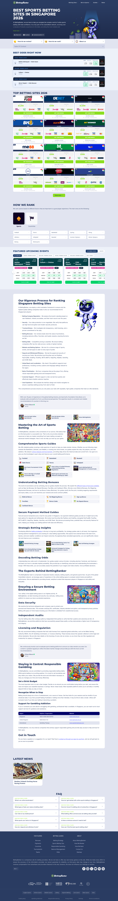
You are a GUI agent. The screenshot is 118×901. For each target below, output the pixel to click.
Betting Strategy (58, 840)
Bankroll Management (58, 849)
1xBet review (59, 116)
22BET (18, 272)
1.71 (84, 275)
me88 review (28, 164)
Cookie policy (22, 898)
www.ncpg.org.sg (74, 716)
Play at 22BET (25, 282)
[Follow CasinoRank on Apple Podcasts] (103, 868)
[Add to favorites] (15, 61)
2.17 (24, 275)
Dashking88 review (90, 189)
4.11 (49, 275)
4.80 (75, 272)
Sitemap (79, 852)
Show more (58, 195)
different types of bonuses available (88, 486)
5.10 (100, 272)
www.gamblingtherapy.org (76, 723)
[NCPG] (59, 884)
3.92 (33, 272)
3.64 (54, 272)
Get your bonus (28, 113)
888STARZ (18, 275)
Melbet (17, 278)
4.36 (79, 275)
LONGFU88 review (28, 116)
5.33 (100, 275)
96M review (90, 164)
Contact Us (79, 849)
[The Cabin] (81, 884)
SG (15, 868)
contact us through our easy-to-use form (71, 739)
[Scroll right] (104, 272)
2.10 (24, 272)
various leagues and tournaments (42, 452)
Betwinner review (90, 140)
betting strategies (36, 531)
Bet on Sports (85, 2)
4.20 (79, 272)
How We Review (79, 843)
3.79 (54, 275)
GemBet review (90, 116)
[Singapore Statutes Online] (49, 884)
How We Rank (79, 846)
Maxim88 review (59, 164)
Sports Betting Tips (58, 843)
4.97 (75, 275)
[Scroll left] (13, 272)
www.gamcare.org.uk (75, 719)
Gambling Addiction (36, 898)
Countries (38, 846)
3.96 (49, 272)
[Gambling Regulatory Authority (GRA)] (35, 884)
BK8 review (28, 140)
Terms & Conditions (94, 898)
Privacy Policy (69, 898)
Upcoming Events (91, 251)
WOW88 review (28, 189)
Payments (38, 843)
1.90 (59, 272)
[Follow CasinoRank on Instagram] (87, 868)
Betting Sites (73, 2)
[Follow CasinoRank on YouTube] (95, 868)
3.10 (28, 272)
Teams (38, 852)
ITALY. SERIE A (90, 255)
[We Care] (70, 884)
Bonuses (38, 840)
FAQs (58, 852)
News (103, 2)
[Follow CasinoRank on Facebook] (83, 868)
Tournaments (38, 849)
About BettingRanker (79, 840)
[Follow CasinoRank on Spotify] (99, 868)
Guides (95, 2)
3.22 (28, 275)
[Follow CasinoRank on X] (91, 868)
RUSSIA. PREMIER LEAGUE (30, 255)
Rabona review (59, 189)
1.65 (84, 272)
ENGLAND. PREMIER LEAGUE (45, 255)
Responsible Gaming (53, 898)
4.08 (33, 275)
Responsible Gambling (58, 846)
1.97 (59, 275)
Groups (101, 251)
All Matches (17, 255)
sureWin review (59, 140)
